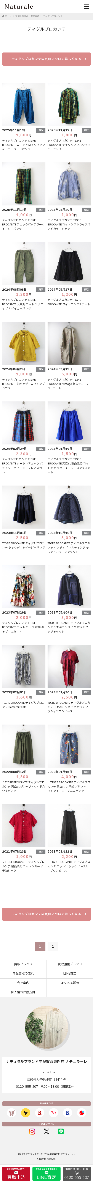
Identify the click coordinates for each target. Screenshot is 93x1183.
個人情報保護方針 (23, 992)
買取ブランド (23, 964)
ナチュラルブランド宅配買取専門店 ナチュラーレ (50, 1154)
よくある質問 (70, 983)
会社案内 (23, 983)
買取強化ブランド (70, 964)
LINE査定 (69, 973)
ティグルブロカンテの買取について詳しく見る (46, 59)
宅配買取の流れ (23, 973)
